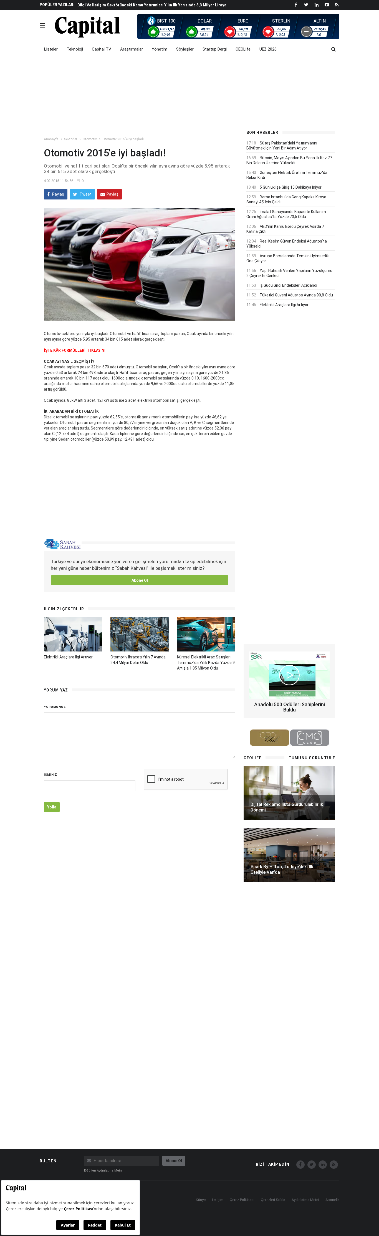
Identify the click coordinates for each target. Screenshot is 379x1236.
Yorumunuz (55, 707)
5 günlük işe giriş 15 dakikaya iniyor (291, 187)
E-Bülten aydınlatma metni (103, 1170)
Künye (201, 1200)
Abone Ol (140, 580)
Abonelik (332, 1200)
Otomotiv (90, 139)
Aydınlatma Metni (305, 1200)
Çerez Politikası (242, 1200)
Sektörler (70, 139)
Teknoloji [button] (75, 49)
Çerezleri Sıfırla (273, 1200)
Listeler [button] (51, 49)
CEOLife (243, 49)
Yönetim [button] (159, 49)
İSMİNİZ (50, 774)
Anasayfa (51, 139)
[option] (157, 7)
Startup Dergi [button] (215, 49)
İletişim (217, 1200)
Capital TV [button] (101, 49)
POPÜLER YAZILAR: (57, 5)
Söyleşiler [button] (185, 49)
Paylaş (57, 194)
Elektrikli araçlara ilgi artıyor (68, 657)
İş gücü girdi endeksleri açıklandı (288, 285)
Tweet (85, 194)
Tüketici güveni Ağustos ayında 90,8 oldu (296, 295)
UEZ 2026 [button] (268, 49)
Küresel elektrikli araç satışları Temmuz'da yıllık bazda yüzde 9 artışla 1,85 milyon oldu (206, 662)
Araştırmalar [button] (131, 49)
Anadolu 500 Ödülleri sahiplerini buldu (289, 707)
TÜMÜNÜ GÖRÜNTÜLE (312, 758)
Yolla (51, 807)
